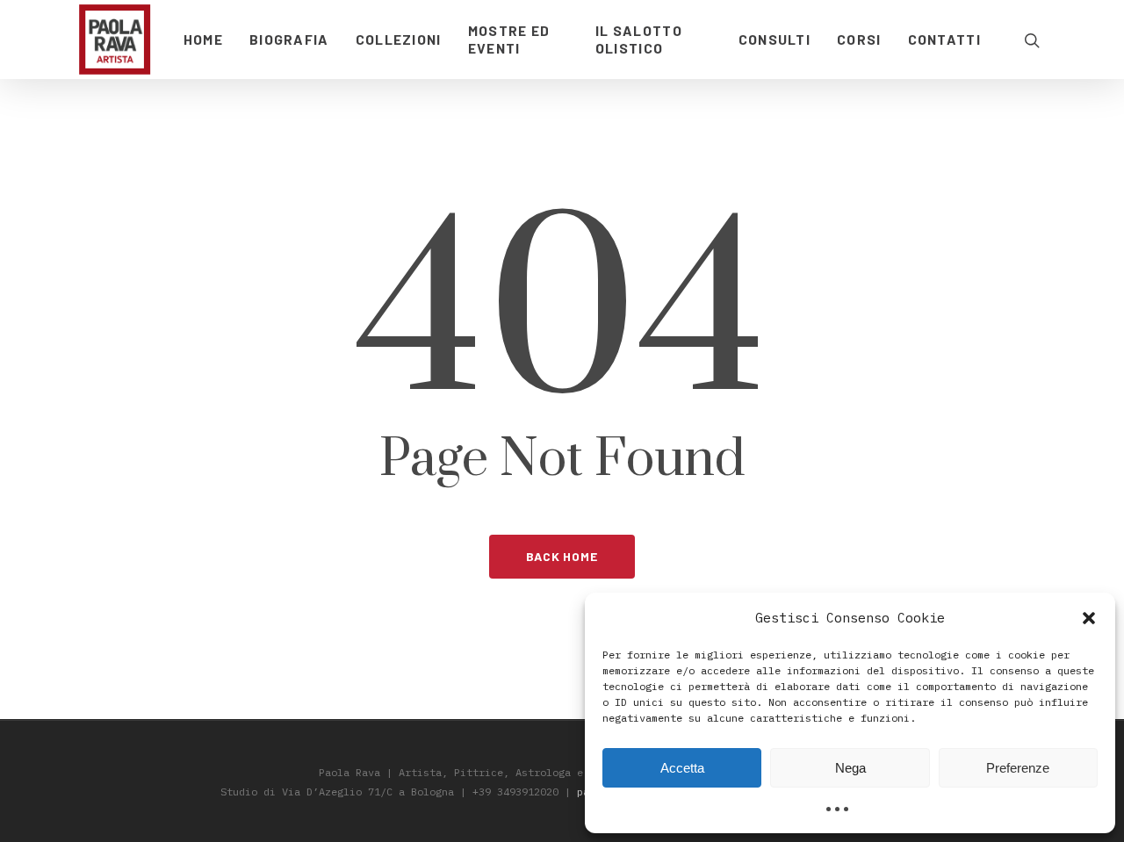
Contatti (944, 39)
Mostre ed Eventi (509, 39)
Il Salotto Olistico (638, 39)
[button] (1089, 618)
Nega (850, 767)
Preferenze (1017, 767)
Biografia (289, 39)
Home (203, 39)
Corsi (859, 39)
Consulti (775, 39)
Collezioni (399, 39)
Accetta (682, 767)
